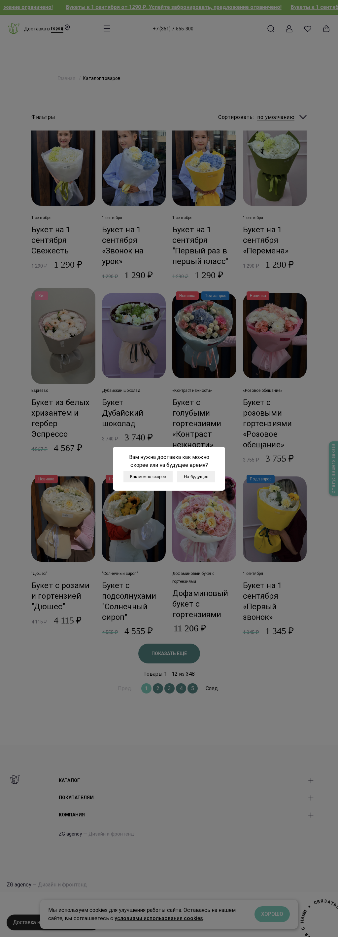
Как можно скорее (148, 476)
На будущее (196, 476)
